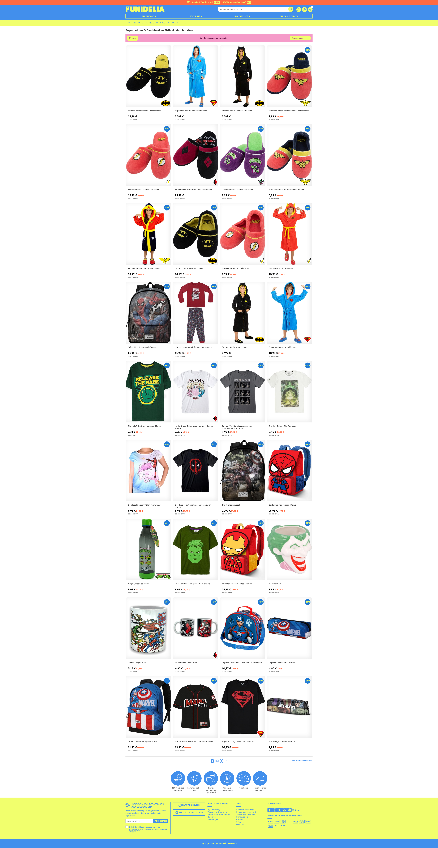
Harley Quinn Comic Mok (186, 662)
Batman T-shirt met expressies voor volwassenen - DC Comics (237, 427)
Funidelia (128, 23)
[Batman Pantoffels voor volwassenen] (148, 76)
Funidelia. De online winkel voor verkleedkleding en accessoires (145, 9)
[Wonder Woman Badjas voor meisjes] (148, 234)
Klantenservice (190, 805)
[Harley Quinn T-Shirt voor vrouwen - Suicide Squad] (195, 392)
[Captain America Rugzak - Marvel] (148, 707)
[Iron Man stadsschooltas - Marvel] (242, 549)
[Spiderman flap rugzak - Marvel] (289, 470)
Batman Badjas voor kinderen (235, 347)
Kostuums (194, 16)
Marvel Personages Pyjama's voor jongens (193, 347)
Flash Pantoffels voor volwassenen (143, 189)
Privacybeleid (242, 817)
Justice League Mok (137, 662)
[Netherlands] (269, 810)
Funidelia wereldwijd (245, 809)
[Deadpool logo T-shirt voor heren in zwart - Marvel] (195, 470)
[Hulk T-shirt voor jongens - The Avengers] (195, 549)
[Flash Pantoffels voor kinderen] (242, 234)
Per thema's (148, 16)
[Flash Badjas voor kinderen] (289, 234)
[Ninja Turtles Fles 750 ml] (148, 549)
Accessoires (241, 16)
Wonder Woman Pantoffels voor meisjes (286, 189)
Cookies (239, 819)
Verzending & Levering (217, 812)
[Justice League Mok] (148, 628)
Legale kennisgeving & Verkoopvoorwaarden (246, 813)
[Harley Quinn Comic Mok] (195, 628)
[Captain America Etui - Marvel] (289, 628)
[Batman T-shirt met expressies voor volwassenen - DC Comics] (242, 392)
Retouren (211, 817)
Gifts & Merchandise (141, 23)
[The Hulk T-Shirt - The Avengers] (289, 392)
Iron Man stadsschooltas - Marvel (237, 584)
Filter (134, 38)
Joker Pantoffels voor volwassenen (237, 189)
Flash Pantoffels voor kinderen (235, 268)
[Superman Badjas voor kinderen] (289, 313)
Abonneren (161, 821)
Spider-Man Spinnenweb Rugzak (142, 347)
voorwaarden (134, 829)
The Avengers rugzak (231, 505)
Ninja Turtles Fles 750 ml (138, 584)
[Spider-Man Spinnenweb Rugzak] (148, 313)
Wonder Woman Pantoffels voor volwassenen (289, 110)
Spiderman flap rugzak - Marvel (282, 505)
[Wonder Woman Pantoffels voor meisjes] (289, 155)
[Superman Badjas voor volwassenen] (195, 76)
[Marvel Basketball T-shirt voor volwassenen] (195, 707)
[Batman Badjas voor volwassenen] (242, 76)
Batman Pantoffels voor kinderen (189, 268)
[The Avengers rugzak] (242, 470)
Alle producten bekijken (302, 760)
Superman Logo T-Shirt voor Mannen (238, 741)
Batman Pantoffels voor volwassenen (144, 110)
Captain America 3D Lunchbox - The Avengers (242, 662)
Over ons (240, 824)
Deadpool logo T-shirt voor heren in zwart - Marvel (193, 506)
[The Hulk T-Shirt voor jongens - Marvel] (148, 392)
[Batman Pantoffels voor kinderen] (195, 234)
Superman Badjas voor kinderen (283, 347)
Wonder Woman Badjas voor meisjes (144, 268)
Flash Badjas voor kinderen (281, 268)
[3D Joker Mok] (289, 549)
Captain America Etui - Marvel (282, 662)
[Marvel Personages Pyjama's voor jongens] (195, 313)
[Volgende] (226, 761)
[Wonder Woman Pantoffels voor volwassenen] (289, 76)
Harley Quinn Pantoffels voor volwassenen (193, 189)
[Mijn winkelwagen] (310, 9)
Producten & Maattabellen (219, 814)
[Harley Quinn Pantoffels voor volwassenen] (195, 155)
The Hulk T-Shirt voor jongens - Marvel (144, 426)
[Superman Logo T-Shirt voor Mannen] (242, 707)
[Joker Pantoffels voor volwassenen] (242, 155)
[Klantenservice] (304, 9)
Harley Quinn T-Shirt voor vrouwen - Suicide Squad (194, 427)
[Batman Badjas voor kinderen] (242, 313)
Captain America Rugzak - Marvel (143, 741)
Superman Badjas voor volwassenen (191, 110)
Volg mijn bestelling (190, 812)
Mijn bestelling (213, 809)
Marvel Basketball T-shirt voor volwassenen (194, 741)
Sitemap (240, 822)
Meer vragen (212, 819)
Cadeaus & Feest (288, 16)
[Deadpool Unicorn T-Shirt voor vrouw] (148, 470)
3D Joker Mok (275, 584)
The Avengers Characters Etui (282, 741)
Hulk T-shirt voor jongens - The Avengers (192, 584)
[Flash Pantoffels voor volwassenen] (148, 155)
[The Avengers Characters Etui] (289, 707)
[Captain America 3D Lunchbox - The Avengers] (242, 628)
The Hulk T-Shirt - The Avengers (282, 426)
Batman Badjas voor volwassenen (237, 110)
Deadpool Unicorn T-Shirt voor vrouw (144, 505)
